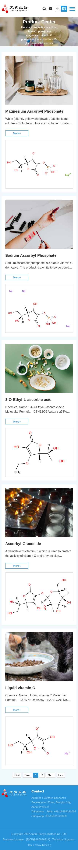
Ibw (30, 844)
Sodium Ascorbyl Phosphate (30, 255)
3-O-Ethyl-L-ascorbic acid (28, 399)
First (17, 775)
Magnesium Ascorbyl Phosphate (34, 111)
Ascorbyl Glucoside (23, 544)
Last (60, 775)
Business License (13, 839)
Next (50, 775)
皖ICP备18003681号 (38, 839)
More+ (17, 133)
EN (64, 8)
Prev (27, 775)
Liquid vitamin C (20, 688)
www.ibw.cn (42, 844)
